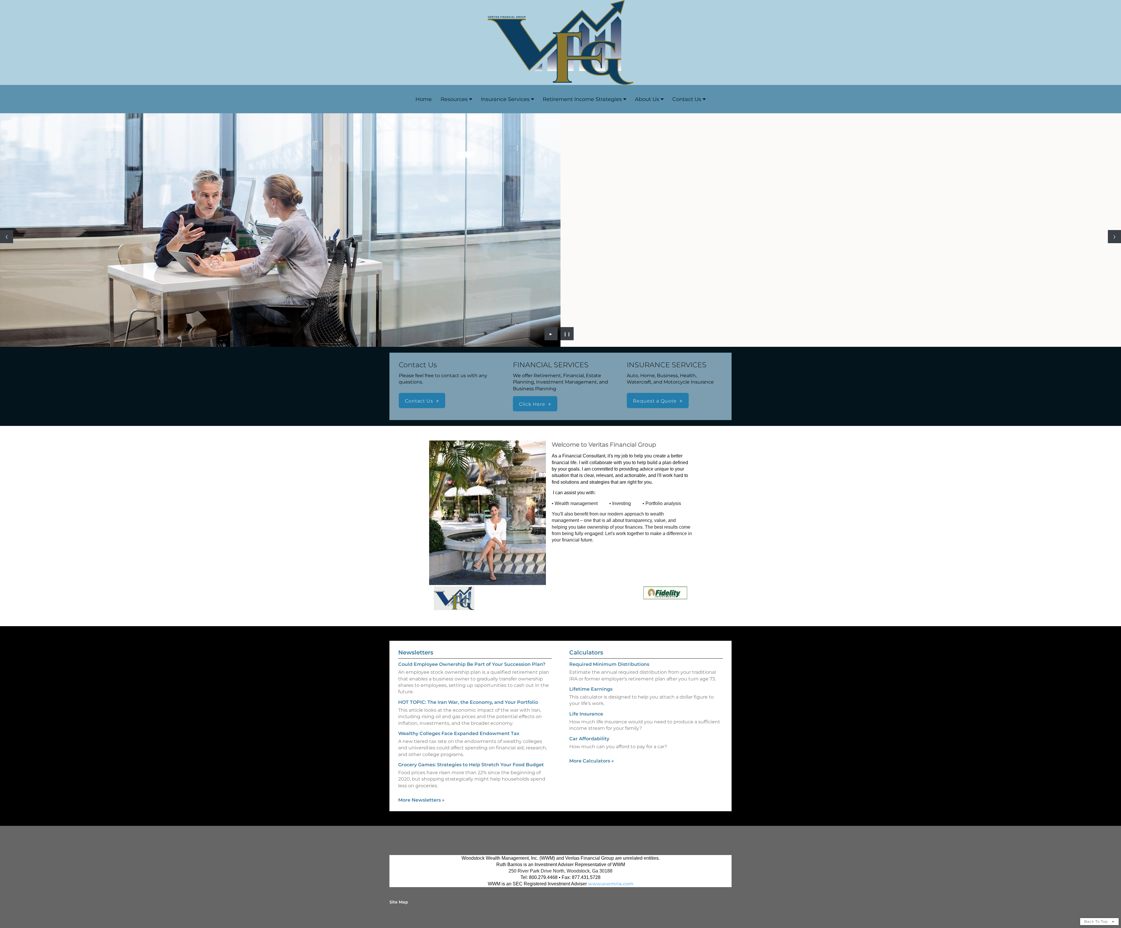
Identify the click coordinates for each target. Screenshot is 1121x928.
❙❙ (567, 333)
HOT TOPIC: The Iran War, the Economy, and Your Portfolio (468, 702)
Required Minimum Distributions (609, 664)
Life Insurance (586, 714)
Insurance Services (505, 99)
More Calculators (591, 761)
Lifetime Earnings (590, 689)
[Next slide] (1114, 236)
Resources (454, 99)
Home (423, 99)
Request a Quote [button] (655, 401)
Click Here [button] (532, 404)
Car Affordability (589, 738)
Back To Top (1096, 921)
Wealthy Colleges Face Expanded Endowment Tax (458, 733)
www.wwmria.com (610, 884)
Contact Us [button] (419, 401)
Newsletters (415, 652)
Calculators (586, 652)
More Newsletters (421, 800)
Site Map (398, 902)
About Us (647, 99)
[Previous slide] (6, 236)
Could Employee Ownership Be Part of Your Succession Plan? (471, 664)
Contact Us (686, 99)
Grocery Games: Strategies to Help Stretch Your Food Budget (471, 764)
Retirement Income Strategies (582, 99)
